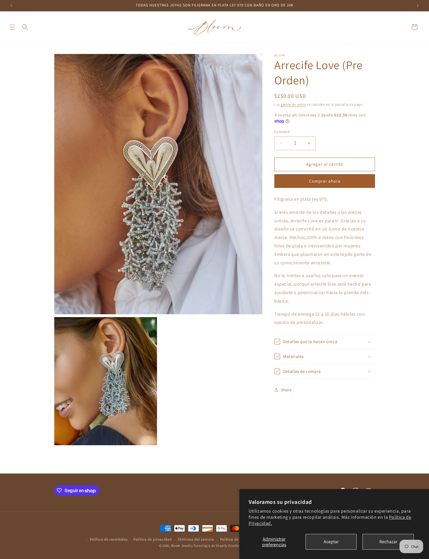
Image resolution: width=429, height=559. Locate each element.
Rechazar (388, 542)
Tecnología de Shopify (210, 546)
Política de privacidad (152, 539)
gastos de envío (293, 104)
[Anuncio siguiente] (417, 5)
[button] (12, 27)
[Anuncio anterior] (11, 5)
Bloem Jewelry (182, 546)
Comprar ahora (325, 181)
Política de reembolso (109, 539)
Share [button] (286, 389)
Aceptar (331, 542)
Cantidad (282, 131)
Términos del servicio (195, 539)
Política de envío (234, 539)
